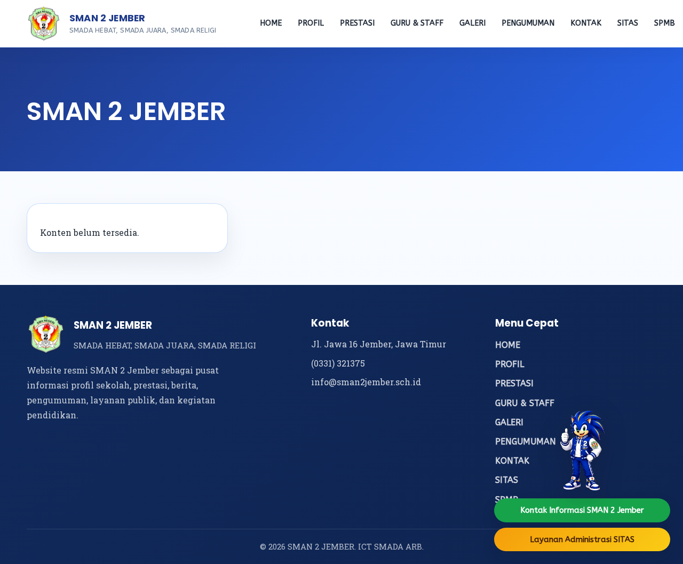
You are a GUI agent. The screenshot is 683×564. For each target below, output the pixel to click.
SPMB (664, 23)
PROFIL (311, 23)
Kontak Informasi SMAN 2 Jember (582, 510)
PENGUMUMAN (528, 23)
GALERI (472, 23)
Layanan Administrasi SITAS (582, 539)
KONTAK (585, 23)
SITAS (627, 23)
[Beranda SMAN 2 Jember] (44, 23)
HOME (271, 23)
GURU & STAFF (417, 23)
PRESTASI (357, 23)
